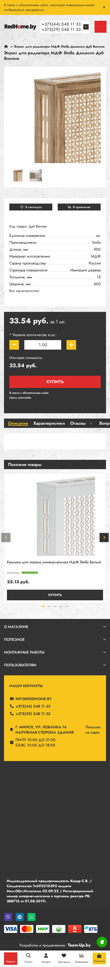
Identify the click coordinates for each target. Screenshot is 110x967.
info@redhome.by (33, 698)
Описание (18, 423)
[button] (5, 537)
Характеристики (49, 423)
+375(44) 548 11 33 (61, 24)
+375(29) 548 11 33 (61, 29)
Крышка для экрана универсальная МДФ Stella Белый (54, 562)
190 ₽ (53, 393)
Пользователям (20, 665)
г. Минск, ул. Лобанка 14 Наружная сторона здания (44, 729)
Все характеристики (24, 290)
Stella (96, 242)
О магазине (16, 626)
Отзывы (81, 423)
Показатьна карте (93, 729)
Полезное (14, 639)
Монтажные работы (24, 652)
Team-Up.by (79, 945)
